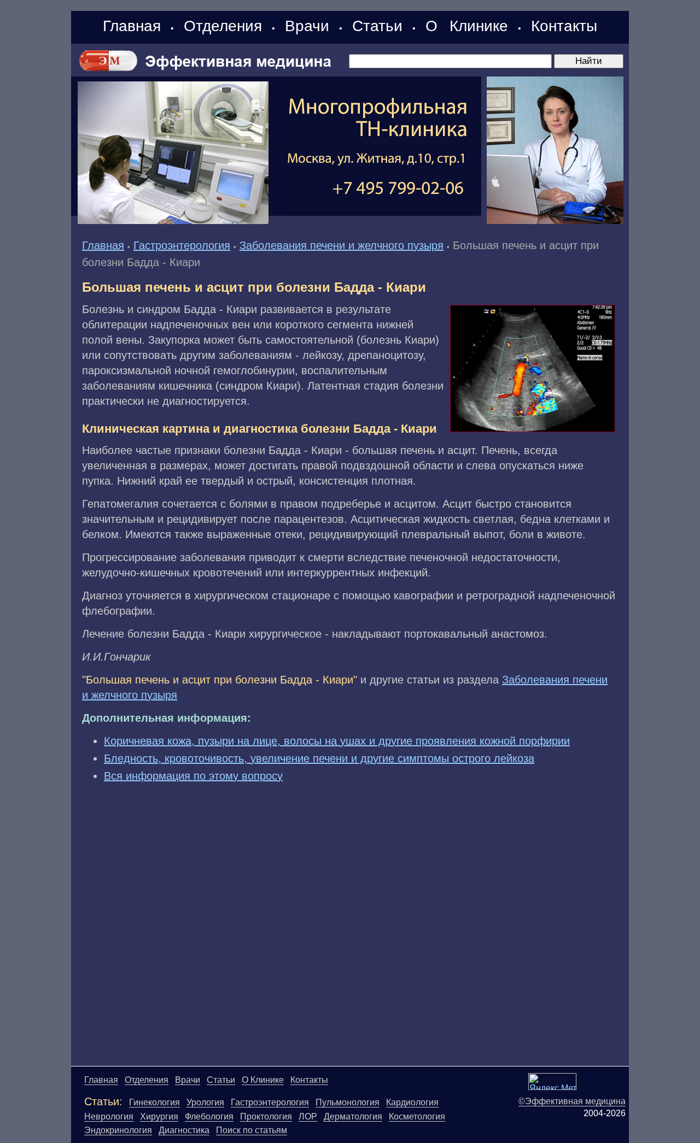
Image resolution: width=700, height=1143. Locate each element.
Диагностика (184, 1130)
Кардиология (412, 1102)
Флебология (209, 1116)
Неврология (108, 1116)
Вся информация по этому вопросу (193, 776)
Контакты (564, 25)
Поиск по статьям (251, 1130)
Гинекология (154, 1102)
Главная (132, 25)
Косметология (417, 1116)
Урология (205, 1102)
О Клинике (466, 25)
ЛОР (308, 1116)
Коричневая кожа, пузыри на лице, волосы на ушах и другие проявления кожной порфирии (337, 741)
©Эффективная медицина (572, 1101)
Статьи (377, 25)
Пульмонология (348, 1102)
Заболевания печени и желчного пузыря (342, 245)
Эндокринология (118, 1130)
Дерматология (353, 1116)
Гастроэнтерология (181, 245)
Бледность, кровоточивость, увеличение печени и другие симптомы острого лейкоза (319, 758)
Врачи (307, 25)
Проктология (266, 1116)
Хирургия (159, 1116)
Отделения (223, 25)
